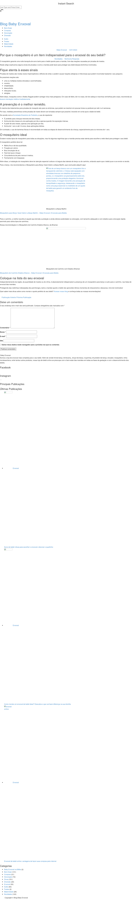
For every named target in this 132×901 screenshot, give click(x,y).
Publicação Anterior (8, 297)
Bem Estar (8, 872)
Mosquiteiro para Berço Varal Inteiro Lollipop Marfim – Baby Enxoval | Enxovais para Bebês (33, 213)
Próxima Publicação (24, 297)
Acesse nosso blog (61, 291)
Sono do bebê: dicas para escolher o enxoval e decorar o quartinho (28, 547)
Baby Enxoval (62, 50)
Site (1, 340)
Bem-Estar (8, 28)
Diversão (7, 35)
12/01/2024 (73, 50)
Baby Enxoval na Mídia (12, 869)
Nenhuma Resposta (72, 59)
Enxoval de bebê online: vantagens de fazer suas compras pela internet (30, 861)
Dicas (6, 879)
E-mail (3, 336)
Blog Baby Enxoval (15, 23)
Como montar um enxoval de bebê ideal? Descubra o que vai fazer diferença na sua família (37, 704)
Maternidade (8, 44)
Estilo (6, 39)
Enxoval (16, 468)
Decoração (8, 33)
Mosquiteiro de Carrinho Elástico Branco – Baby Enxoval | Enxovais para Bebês (29, 273)
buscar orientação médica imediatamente (15, 99)
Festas (6, 41)
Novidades (8, 46)
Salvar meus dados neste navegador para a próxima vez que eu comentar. (31, 344)
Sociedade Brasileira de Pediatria (25, 115)
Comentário (5, 327)
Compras (7, 30)
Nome (3, 332)
